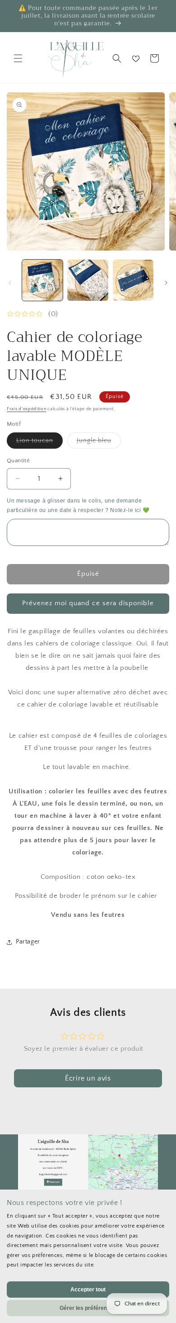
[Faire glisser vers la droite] (166, 283)
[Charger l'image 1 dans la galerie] (42, 280)
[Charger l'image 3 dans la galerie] (133, 280)
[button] (18, 58)
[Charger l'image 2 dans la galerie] (87, 280)
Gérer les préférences (88, 1308)
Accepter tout (88, 1289)
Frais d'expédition (26, 409)
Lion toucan (39, 442)
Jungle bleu (99, 442)
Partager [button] (28, 941)
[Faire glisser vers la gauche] (10, 283)
